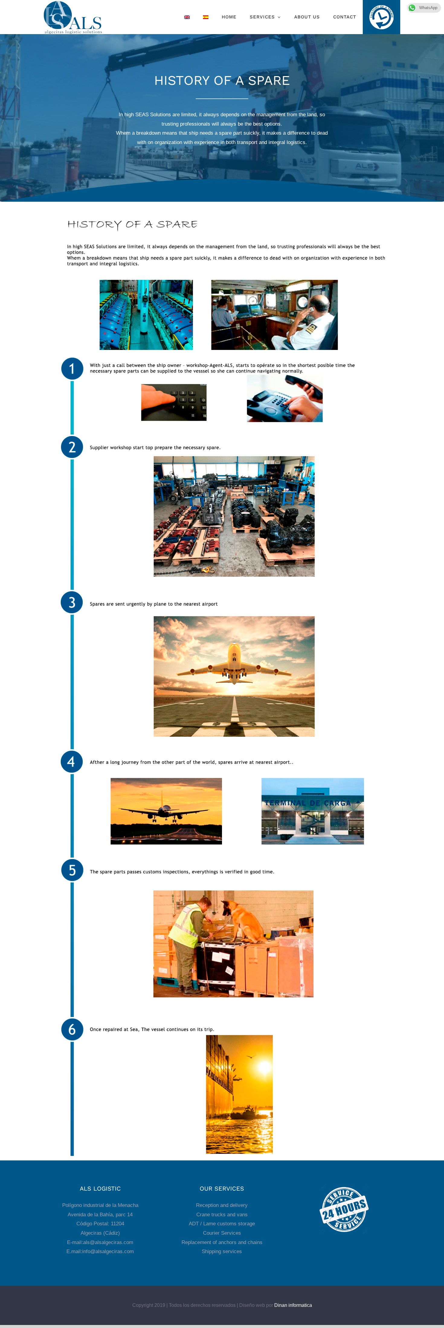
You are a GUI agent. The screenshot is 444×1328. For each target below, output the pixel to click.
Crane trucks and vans (222, 1214)
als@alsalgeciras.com (108, 1242)
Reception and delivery (222, 1205)
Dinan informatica (293, 1305)
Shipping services (222, 1251)
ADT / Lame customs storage (222, 1224)
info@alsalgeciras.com (108, 1251)
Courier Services (222, 1233)
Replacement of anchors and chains (222, 1242)
